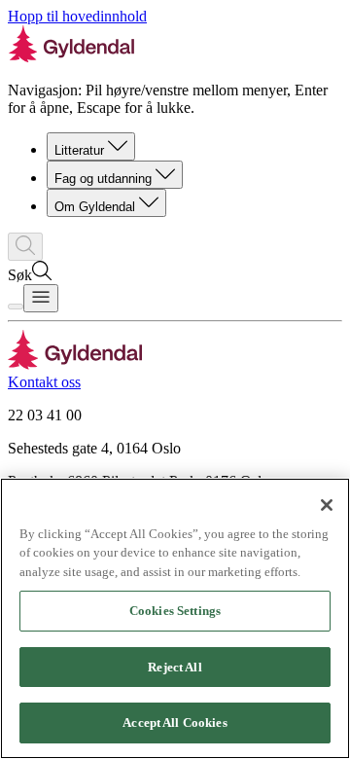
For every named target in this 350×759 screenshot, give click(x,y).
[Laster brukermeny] (15, 306)
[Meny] (40, 298)
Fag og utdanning (103, 178)
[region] (175, 618)
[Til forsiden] (75, 364)
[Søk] (25, 247)
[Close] (326, 505)
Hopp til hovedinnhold (77, 16)
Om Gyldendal (94, 206)
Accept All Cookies (174, 722)
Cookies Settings (175, 610)
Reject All (174, 667)
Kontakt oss (44, 382)
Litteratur (79, 150)
